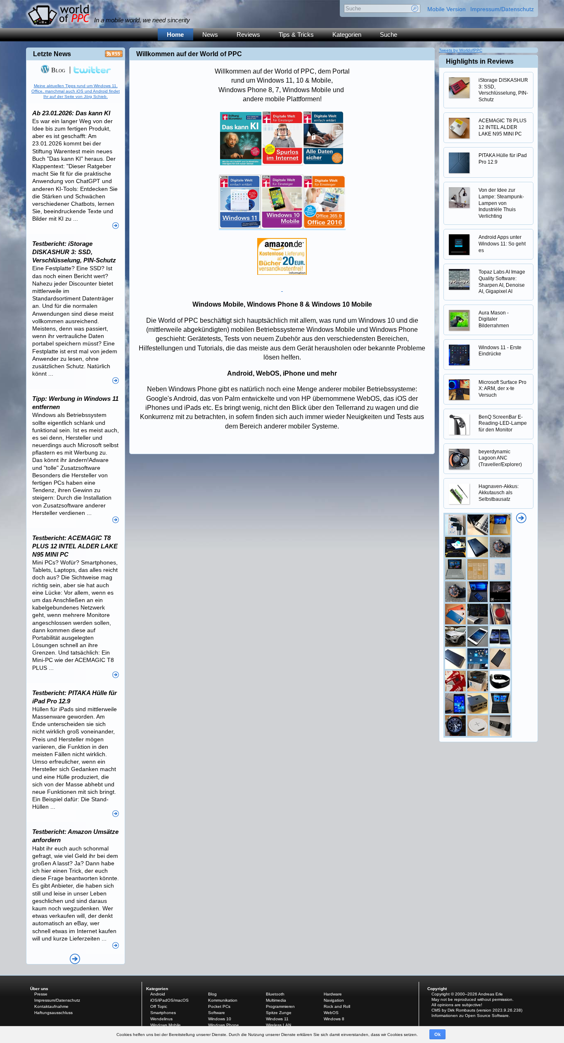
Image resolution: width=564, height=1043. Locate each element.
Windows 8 (334, 1019)
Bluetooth (275, 994)
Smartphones (163, 1012)
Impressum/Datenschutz (502, 9)
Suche (388, 34)
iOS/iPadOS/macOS (169, 1000)
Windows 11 (277, 1019)
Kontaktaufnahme (51, 1006)
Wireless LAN (278, 1025)
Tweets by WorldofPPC (460, 50)
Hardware (333, 994)
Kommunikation (222, 1000)
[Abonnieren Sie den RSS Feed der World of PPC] (114, 56)
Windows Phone (223, 1025)
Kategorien (346, 34)
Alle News (75, 959)
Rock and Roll (337, 1006)
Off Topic (158, 1006)
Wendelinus (161, 1019)
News (210, 34)
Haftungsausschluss (53, 1012)
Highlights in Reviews (480, 61)
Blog (57, 70)
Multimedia (276, 1000)
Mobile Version (446, 9)
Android (157, 994)
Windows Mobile (165, 1025)
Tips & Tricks (296, 34)
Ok (437, 1034)
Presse (40, 994)
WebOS (331, 1012)
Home (175, 34)
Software (216, 1012)
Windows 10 (219, 1019)
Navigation (334, 1000)
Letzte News (52, 53)
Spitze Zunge (278, 1012)
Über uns (39, 988)
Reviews (248, 34)
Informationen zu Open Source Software (470, 1015)
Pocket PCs (219, 1006)
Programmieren (280, 1006)
